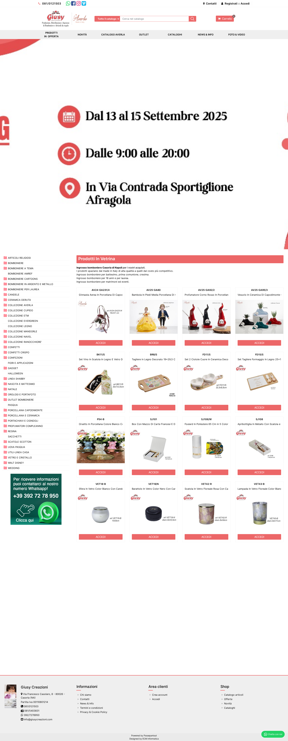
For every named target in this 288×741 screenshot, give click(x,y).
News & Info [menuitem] (87, 703)
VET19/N (153, 483)
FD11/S (206, 354)
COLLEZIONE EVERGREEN (23, 320)
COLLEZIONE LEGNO (20, 326)
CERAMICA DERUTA (19, 299)
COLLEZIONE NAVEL (20, 336)
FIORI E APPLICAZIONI (20, 362)
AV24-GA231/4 (101, 289)
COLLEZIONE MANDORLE (22, 331)
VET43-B (259, 483)
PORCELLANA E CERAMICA (24, 415)
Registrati (231, 3)
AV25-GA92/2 (206, 289)
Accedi (245, 3)
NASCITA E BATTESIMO (21, 383)
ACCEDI (101, 342)
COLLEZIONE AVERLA (20, 305)
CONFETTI (14, 347)
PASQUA (13, 404)
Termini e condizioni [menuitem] (91, 707)
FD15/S (259, 354)
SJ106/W (206, 419)
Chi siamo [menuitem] (85, 694)
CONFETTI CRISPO (18, 352)
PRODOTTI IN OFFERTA (51, 34)
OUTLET (144, 34)
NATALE (12, 389)
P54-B (100, 419)
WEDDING (14, 468)
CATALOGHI (175, 34)
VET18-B (101, 483)
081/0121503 (51, 3)
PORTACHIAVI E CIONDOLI (23, 420)
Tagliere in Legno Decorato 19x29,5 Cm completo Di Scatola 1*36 (169, 359)
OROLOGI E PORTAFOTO (22, 394)
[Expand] (5, 257)
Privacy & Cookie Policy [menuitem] (93, 712)
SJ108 (259, 419)
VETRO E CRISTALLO (20, 457)
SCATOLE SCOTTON (19, 441)
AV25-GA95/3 (259, 289)
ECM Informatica (150, 738)
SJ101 (153, 419)
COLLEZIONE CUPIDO (20, 310)
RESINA (12, 431)
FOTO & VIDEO (236, 34)
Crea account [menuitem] (159, 694)
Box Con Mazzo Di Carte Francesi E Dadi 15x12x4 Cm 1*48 (166, 424)
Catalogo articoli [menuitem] (233, 694)
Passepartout (150, 735)
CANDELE (13, 294)
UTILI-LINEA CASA (18, 452)
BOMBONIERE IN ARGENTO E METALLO (30, 284)
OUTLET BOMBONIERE (21, 399)
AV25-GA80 (153, 289)
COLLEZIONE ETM (18, 315)
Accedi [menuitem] (156, 699)
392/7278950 (31, 715)
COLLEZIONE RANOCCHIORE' (25, 341)
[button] (192, 19)
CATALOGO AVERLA (113, 34)
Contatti (211, 3)
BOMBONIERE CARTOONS (23, 278)
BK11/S (101, 354)
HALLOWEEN (15, 373)
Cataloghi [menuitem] (229, 707)
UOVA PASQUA (16, 447)
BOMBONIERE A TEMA (20, 268)
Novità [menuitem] (228, 703)
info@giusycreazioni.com (38, 719)
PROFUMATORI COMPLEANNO (25, 425)
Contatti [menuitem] (84, 699)
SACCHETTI (14, 436)
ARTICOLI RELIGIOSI (19, 257)
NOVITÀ (82, 34)
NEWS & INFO (205, 34)
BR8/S (153, 354)
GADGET (13, 368)
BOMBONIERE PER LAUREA (23, 289)
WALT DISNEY (16, 462)
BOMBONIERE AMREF (20, 273)
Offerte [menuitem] (228, 699)
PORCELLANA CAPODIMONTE (25, 410)
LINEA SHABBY (16, 378)
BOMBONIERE (16, 263)
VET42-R (206, 483)
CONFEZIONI (15, 357)
